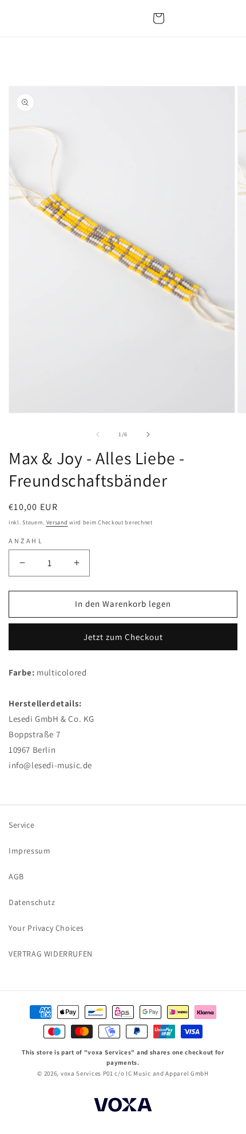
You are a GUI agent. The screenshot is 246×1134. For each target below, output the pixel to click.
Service (21, 825)
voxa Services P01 (87, 1073)
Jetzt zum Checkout (123, 636)
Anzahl (26, 540)
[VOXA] (123, 1106)
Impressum (29, 850)
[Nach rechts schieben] (148, 434)
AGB (16, 876)
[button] (158, 18)
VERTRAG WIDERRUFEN (51, 954)
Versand (57, 522)
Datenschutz (32, 902)
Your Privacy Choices (46, 928)
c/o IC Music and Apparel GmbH (161, 1073)
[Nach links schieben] (97, 434)
